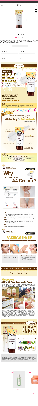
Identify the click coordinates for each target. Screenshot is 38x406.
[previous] (10, 20)
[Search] (34, 5)
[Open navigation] (2, 5)
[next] (28, 20)
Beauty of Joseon (19, 389)
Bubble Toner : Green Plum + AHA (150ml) (19, 390)
